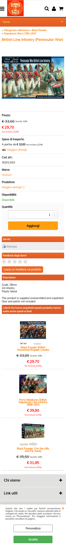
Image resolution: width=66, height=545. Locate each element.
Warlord (6, 175)
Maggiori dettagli (17, 149)
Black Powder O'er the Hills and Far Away (33, 449)
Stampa (12, 246)
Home (6, 22)
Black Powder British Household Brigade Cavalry (33, 348)
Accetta (33, 539)
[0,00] (61, 8)
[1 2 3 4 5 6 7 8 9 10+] (33, 215)
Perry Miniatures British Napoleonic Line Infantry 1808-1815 (33, 402)
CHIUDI (63, 508)
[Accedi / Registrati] (54, 8)
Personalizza (33, 528)
